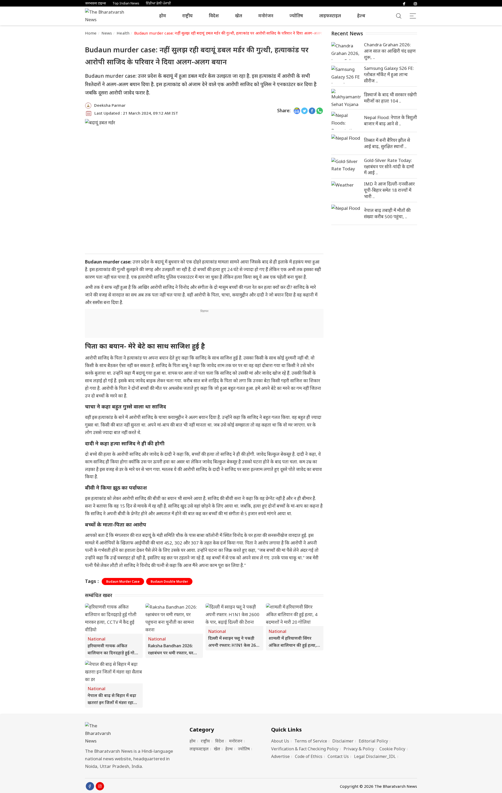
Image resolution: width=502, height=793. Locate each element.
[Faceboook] (90, 786)
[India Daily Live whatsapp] (319, 111)
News (106, 33)
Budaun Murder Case (123, 581)
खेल (238, 16)
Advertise (280, 756)
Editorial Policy (373, 741)
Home (91, 33)
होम (162, 16)
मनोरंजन (265, 16)
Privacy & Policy (359, 749)
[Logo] (130, 733)
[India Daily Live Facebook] (312, 111)
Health (123, 33)
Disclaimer (342, 741)
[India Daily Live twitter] (304, 111)
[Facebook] (404, 3)
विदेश (214, 16)
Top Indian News (125, 3)
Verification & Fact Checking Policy (304, 749)
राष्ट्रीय (187, 16)
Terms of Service (310, 741)
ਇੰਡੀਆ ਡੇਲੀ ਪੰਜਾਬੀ (158, 3)
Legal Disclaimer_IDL (375, 756)
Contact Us (338, 756)
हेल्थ (361, 16)
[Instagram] (415, 3)
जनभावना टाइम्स (95, 3)
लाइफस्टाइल (330, 16)
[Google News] (297, 111)
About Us (280, 741)
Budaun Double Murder (169, 581)
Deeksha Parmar (110, 105)
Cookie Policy (392, 749)
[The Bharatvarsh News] (107, 16)
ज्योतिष (296, 16)
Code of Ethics (308, 756)
